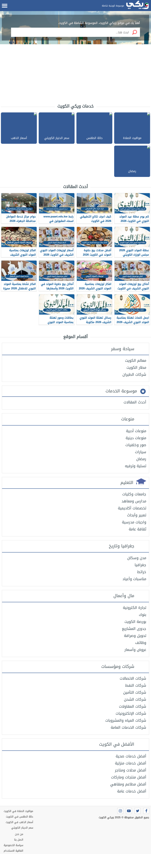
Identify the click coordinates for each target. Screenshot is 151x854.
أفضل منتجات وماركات (128, 777)
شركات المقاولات (132, 706)
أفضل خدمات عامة (131, 791)
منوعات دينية (136, 437)
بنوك (142, 614)
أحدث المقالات (135, 402)
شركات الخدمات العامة (128, 727)
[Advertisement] (75, 74)
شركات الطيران (134, 374)
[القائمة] (4, 6)
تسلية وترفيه (135, 465)
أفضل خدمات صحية (131, 756)
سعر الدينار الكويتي (22, 827)
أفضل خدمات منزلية (130, 763)
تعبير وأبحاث (136, 515)
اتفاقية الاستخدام (13, 850)
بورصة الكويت (135, 621)
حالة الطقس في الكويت (19, 816)
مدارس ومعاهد (134, 501)
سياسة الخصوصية (13, 845)
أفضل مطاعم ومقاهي (128, 784)
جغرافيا (140, 564)
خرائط (141, 571)
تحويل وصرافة (135, 635)
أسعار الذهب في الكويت (19, 822)
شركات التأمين (134, 692)
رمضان (141, 458)
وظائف (140, 642)
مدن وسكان (136, 557)
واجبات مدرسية (134, 522)
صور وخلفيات (135, 444)
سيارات (140, 451)
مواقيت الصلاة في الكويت (18, 811)
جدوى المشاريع (134, 628)
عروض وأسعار (135, 649)
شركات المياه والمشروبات (125, 720)
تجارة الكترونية (134, 607)
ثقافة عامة (137, 529)
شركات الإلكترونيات (131, 713)
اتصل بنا (18, 839)
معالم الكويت (135, 360)
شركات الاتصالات (133, 678)
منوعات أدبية (136, 430)
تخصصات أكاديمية (132, 508)
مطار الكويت (136, 367)
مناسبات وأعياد (134, 578)
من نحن (19, 834)
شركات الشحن (135, 699)
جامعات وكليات (134, 494)
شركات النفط (135, 685)
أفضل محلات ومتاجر (130, 770)
